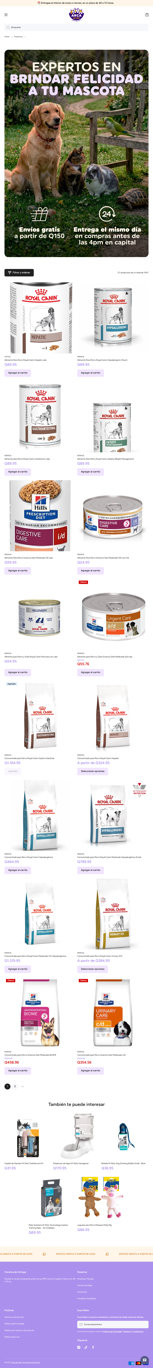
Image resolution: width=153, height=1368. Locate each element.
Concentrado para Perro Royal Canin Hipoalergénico (28, 857)
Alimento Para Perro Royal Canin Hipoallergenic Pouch (102, 360)
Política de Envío (12, 1337)
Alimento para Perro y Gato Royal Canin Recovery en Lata (30, 656)
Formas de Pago (84, 1285)
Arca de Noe (17, 1362)
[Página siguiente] (21, 1086)
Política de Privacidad (14, 1323)
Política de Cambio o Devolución (19, 1330)
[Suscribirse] (145, 1324)
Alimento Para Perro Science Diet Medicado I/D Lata (28, 558)
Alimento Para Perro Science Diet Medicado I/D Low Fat (103, 558)
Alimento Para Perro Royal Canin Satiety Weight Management (105, 459)
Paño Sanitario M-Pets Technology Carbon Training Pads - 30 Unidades (48, 1226)
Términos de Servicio (14, 1317)
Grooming (82, 1292)
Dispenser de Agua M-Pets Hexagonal (70, 1163)
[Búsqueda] (7, 27)
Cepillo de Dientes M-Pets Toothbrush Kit (23, 1163)
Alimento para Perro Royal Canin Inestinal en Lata (27, 459)
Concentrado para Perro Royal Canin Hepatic (98, 758)
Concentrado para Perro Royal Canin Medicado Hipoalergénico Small (109, 857)
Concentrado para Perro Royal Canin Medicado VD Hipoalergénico (35, 956)
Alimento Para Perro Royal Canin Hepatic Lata (25, 360)
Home (6, 37)
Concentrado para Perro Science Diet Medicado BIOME (30, 1055)
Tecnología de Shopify (31, 1362)
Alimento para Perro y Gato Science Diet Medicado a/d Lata (104, 656)
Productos (18, 37)
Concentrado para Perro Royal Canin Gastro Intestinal (29, 758)
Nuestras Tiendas (85, 1279)
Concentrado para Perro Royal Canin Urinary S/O (99, 956)
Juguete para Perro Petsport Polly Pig (94, 1225)
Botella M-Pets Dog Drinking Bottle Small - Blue (123, 1163)
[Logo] (76, 14)
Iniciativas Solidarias (86, 1298)
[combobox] (76, 27)
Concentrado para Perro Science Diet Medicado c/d (101, 1055)
